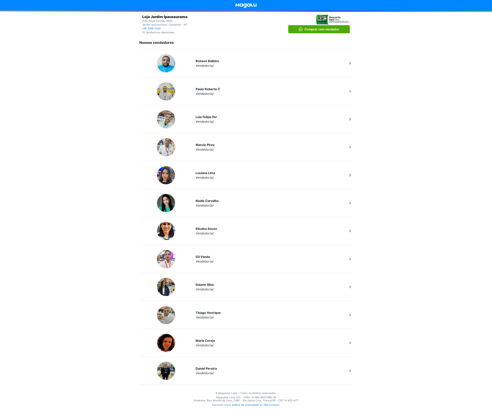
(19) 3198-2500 (151, 28)
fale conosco (271, 404)
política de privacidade (245, 404)
